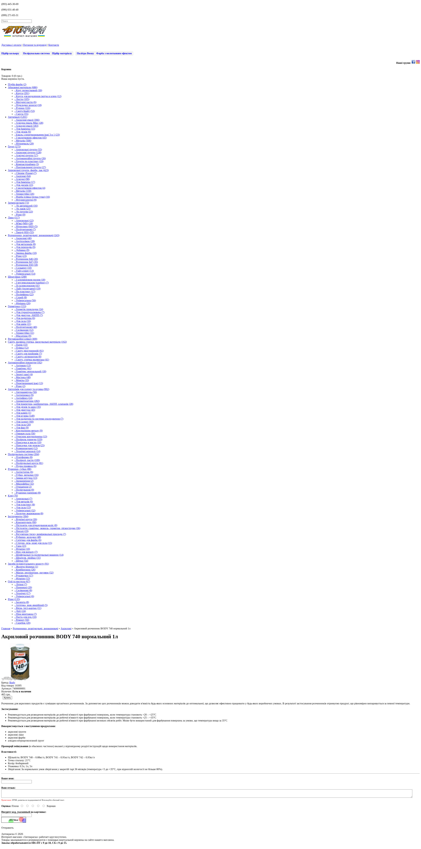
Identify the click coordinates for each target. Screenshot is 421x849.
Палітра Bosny (85, 53)
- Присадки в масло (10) (27, 442)
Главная (5, 628)
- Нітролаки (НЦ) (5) (25, 226)
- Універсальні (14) (24, 273)
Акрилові (66, 628)
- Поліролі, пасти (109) (27, 460)
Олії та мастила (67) (19, 581)
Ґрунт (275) (14, 146)
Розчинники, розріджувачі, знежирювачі (35, 628)
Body (12, 682)
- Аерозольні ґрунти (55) (28, 149)
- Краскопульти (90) (25, 522)
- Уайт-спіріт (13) (24, 270)
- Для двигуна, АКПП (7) (28, 315)
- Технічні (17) (22, 593)
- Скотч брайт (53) (24, 111)
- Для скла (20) (22, 424)
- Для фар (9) (21, 427)
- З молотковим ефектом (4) (29, 188)
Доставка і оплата (11, 45)
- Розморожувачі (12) (26, 448)
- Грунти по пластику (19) (28, 161)
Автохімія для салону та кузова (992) (28, 389)
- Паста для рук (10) (25, 617)
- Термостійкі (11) (24, 333)
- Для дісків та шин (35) (27, 407)
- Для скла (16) (22, 321)
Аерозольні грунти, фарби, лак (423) (28, 170)
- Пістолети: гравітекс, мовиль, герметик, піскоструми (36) (47, 528)
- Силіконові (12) (23, 330)
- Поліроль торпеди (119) (28, 439)
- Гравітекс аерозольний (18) (30, 371)
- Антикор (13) (22, 365)
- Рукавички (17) (23, 575)
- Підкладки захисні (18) (28, 105)
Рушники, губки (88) (19, 469)
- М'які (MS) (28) (23, 223)
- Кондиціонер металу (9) (28, 430)
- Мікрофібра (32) (24, 483)
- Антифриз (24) (23, 398)
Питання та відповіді (35, 45)
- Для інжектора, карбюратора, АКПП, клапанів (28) (43, 404)
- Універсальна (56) (25, 300)
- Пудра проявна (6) (25, 466)
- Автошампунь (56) (25, 392)
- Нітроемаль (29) (24, 143)
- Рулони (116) (22, 108)
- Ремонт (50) (21, 620)
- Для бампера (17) (24, 182)
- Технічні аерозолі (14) (27, 451)
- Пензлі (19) (21, 531)
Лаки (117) (14, 217)
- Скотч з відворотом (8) (27, 356)
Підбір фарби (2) (17, 84)
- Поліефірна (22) (24, 294)
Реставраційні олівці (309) (22, 338)
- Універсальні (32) (24, 510)
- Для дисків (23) (23, 185)
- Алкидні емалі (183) (26, 125)
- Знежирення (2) (23, 480)
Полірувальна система (36, 53)
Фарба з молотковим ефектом (114, 53)
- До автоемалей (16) (25, 205)
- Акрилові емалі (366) (26, 120)
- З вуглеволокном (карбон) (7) (31, 282)
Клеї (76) (13, 495)
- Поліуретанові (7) (25, 229)
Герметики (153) (17, 306)
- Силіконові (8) (23, 590)
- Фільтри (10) (22, 549)
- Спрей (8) (20, 297)
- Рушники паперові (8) (27, 492)
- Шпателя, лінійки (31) (27, 557)
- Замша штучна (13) (25, 478)
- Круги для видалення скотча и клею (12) (37, 96)
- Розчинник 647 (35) (26, 262)
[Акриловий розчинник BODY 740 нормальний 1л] (20, 679)
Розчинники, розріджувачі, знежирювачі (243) (33, 235)
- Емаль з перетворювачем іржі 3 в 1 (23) (37, 134)
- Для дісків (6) (22, 131)
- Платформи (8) (23, 457)
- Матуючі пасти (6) (25, 102)
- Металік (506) (22, 140)
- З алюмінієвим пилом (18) (29, 279)
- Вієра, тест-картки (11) (27, 608)
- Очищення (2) (23, 486)
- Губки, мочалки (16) (26, 475)
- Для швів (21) (22, 324)
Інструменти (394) (18, 516)
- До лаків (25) (22, 208)
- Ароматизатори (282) (27, 401)
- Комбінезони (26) (24, 569)
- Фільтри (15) (22, 578)
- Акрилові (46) (23, 238)
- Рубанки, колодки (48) (27, 537)
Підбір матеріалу (62, 53)
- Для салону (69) (24, 421)
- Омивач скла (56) (24, 433)
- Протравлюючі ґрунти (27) (30, 167)
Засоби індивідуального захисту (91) (28, 563)
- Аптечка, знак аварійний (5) (31, 605)
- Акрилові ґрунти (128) (27, 152)
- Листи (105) (21, 99)
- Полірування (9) (24, 489)
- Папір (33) (20, 344)
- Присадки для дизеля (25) (29, 445)
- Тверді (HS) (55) (24, 232)
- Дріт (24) (20, 611)
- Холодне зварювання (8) (28, 513)
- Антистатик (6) (23, 472)
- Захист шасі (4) (23, 374)
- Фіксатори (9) (22, 336)
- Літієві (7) (20, 584)
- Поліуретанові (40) (25, 327)
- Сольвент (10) (23, 267)
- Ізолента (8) (21, 602)
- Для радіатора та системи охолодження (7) (38, 418)
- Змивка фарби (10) (25, 253)
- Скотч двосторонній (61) (29, 350)
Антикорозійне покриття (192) (25, 362)
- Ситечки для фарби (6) (27, 540)
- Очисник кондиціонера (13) (30, 436)
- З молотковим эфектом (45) (30, 137)
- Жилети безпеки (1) (26, 566)
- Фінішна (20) (22, 303)
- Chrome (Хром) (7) (25, 173)
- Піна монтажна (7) (25, 614)
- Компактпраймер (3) (26, 164)
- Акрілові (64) (22, 176)
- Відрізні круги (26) (25, 519)
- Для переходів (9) (24, 247)
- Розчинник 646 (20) (26, 259)
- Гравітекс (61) (22, 368)
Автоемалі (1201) (17, 117)
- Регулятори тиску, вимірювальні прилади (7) (40, 534)
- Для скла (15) (22, 507)
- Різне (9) (19, 214)
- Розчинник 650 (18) (26, 264)
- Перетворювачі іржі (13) (28, 383)
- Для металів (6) (23, 501)
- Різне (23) (20, 256)
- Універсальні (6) (24, 596)
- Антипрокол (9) (24, 395)
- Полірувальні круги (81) (28, 463)
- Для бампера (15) (24, 128)
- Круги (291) (21, 93)
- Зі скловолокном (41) (27, 285)
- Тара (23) (20, 546)
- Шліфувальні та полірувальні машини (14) (38, 554)
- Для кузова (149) (24, 415)
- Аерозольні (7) (23, 498)
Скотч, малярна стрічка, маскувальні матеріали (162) (37, 341)
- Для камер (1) (22, 412)
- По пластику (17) (24, 291)
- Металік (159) (22, 191)
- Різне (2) (19, 386)
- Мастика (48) (22, 377)
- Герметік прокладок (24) (28, 309)
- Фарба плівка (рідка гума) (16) (32, 196)
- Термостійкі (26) (24, 193)
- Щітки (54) (21, 560)
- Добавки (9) (21, 250)
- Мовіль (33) (21, 380)
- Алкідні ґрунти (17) (26, 155)
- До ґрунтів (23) (23, 211)
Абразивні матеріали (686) (22, 87)
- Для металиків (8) (25, 244)
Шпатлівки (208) (17, 276)
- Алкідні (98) (22, 179)
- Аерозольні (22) (24, 220)
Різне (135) (14, 599)
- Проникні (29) (23, 587)
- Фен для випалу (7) (25, 551)
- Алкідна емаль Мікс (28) (28, 122)
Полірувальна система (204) (23, 454)
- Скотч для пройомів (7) (28, 353)
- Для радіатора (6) (24, 318)
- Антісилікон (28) (24, 241)
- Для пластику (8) (24, 504)
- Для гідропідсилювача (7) (29, 312)
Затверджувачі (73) (18, 202)
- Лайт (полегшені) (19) (27, 288)
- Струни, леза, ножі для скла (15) (33, 543)
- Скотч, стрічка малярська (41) (31, 359)
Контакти (53, 45)
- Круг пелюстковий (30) (28, 90)
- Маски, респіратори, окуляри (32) (33, 572)
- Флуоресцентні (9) (25, 199)
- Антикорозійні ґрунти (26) (30, 158)
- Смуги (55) (21, 114)
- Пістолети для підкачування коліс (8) (35, 525)
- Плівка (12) (21, 347)
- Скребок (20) (22, 623)
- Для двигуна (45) (24, 409)
